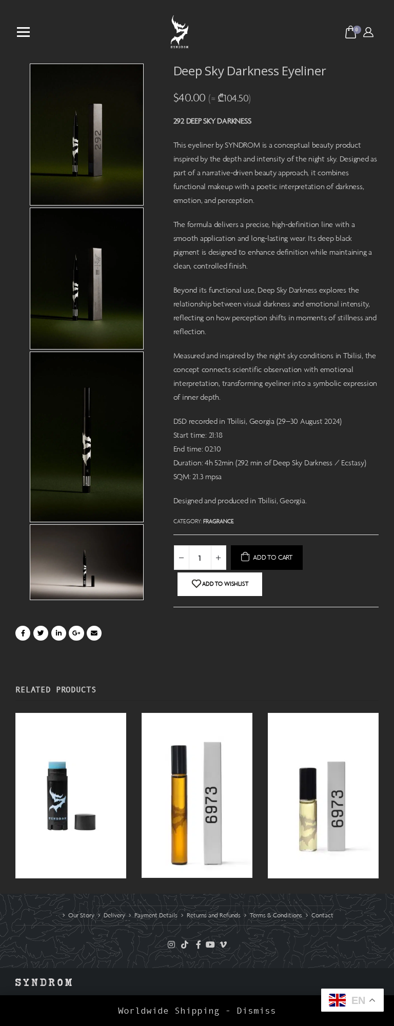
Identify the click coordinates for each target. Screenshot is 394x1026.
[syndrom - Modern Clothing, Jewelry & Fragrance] (179, 31)
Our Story (81, 915)
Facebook (22, 633)
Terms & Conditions (276, 915)
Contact (322, 915)
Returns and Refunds (214, 915)
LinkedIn (58, 633)
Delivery (114, 915)
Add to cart (272, 557)
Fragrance (218, 521)
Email (94, 633)
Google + (76, 633)
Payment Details (156, 915)
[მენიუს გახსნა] (23, 32)
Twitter (40, 633)
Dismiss (256, 1011)
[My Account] (368, 32)
